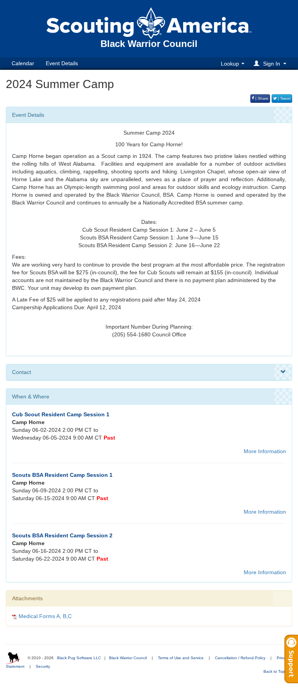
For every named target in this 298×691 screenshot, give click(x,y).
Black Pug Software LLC (79, 658)
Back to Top (274, 671)
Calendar (23, 63)
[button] (271, 63)
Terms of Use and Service (181, 658)
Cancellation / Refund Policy (240, 658)
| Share (261, 98)
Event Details (62, 63)
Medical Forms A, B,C (45, 616)
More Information (265, 451)
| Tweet (284, 98)
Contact (21, 372)
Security (43, 666)
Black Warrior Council (128, 658)
